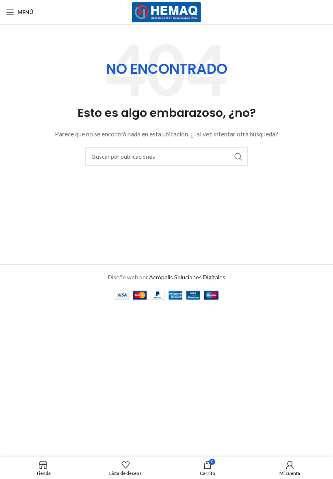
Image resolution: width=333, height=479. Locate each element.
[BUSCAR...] (238, 156)
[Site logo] (166, 11)
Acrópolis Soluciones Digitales (187, 277)
